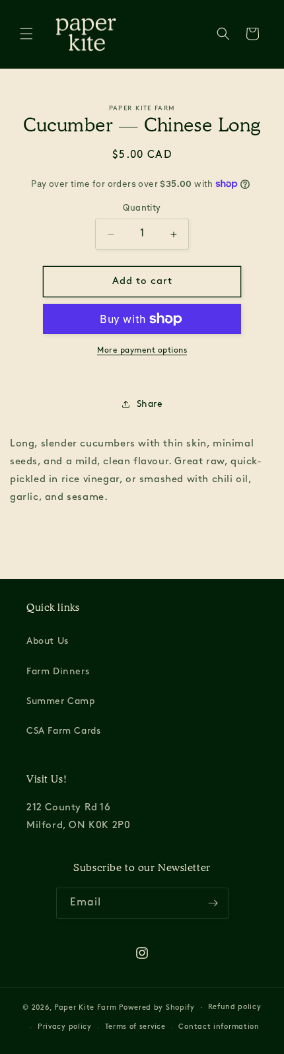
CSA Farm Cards (63, 731)
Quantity (141, 208)
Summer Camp (60, 702)
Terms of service (135, 1027)
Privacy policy (65, 1027)
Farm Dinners (57, 672)
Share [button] (150, 404)
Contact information (218, 1027)
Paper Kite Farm (85, 1007)
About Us (47, 642)
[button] (26, 33)
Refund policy (235, 1007)
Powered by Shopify (157, 1007)
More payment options (142, 351)
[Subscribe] (213, 903)
